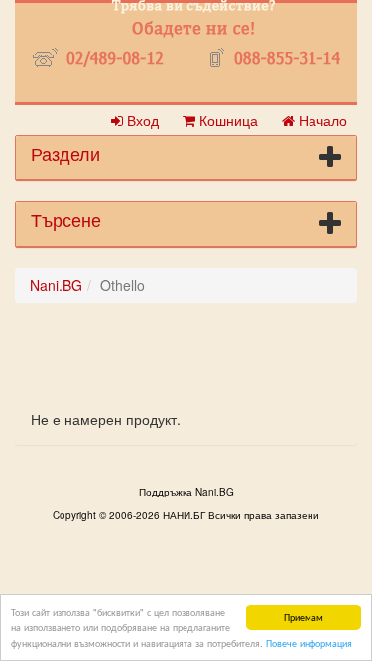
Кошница (226, 120)
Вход (141, 120)
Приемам (303, 616)
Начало (321, 120)
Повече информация (309, 642)
